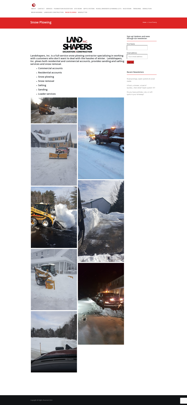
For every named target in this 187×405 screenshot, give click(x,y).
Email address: (132, 53)
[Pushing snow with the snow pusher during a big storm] (54, 279)
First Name (131, 44)
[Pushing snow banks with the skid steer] (54, 110)
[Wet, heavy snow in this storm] (101, 304)
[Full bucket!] (54, 217)
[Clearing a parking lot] (101, 138)
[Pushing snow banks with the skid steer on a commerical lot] (101, 221)
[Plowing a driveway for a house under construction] (54, 155)
